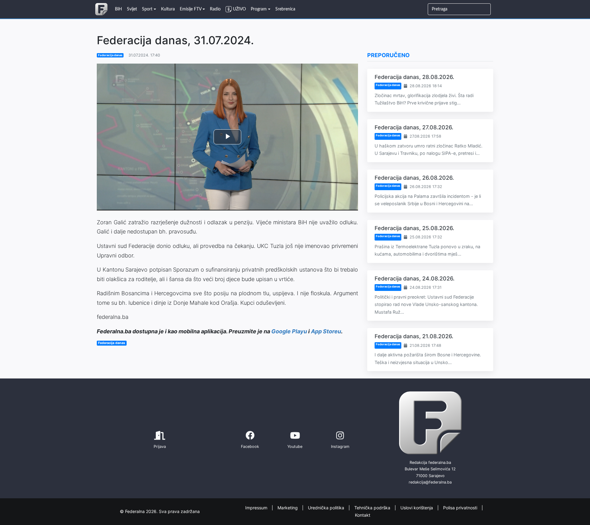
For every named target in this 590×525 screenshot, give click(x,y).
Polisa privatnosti (460, 507)
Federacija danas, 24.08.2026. (414, 278)
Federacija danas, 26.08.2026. (414, 177)
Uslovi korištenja (417, 507)
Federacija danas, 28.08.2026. (414, 77)
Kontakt (362, 515)
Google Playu (289, 331)
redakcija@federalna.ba (430, 482)
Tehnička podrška (372, 507)
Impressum (257, 507)
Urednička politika (326, 507)
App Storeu (326, 331)
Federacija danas (110, 55)
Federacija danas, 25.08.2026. (414, 228)
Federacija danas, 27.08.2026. (414, 127)
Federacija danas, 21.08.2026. (414, 336)
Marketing (288, 507)
